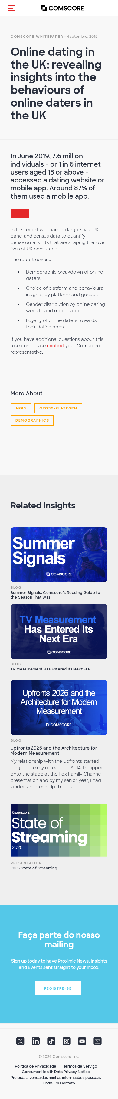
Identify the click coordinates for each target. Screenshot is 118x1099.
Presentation (26, 863)
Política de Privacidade (35, 1066)
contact (55, 345)
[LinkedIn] (36, 1043)
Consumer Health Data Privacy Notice (56, 1071)
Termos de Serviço (80, 1066)
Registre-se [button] (58, 988)
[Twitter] (20, 1043)
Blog (16, 587)
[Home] (62, 8)
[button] (11, 8)
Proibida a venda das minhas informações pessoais (56, 1077)
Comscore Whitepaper (37, 36)
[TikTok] (51, 1043)
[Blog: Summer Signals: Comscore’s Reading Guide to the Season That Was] (59, 554)
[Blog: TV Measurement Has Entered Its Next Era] (59, 631)
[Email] (97, 1043)
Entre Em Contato (59, 1083)
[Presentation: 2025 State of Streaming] (59, 830)
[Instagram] (67, 1043)
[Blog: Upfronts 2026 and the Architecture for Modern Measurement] (59, 707)
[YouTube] (82, 1043)
